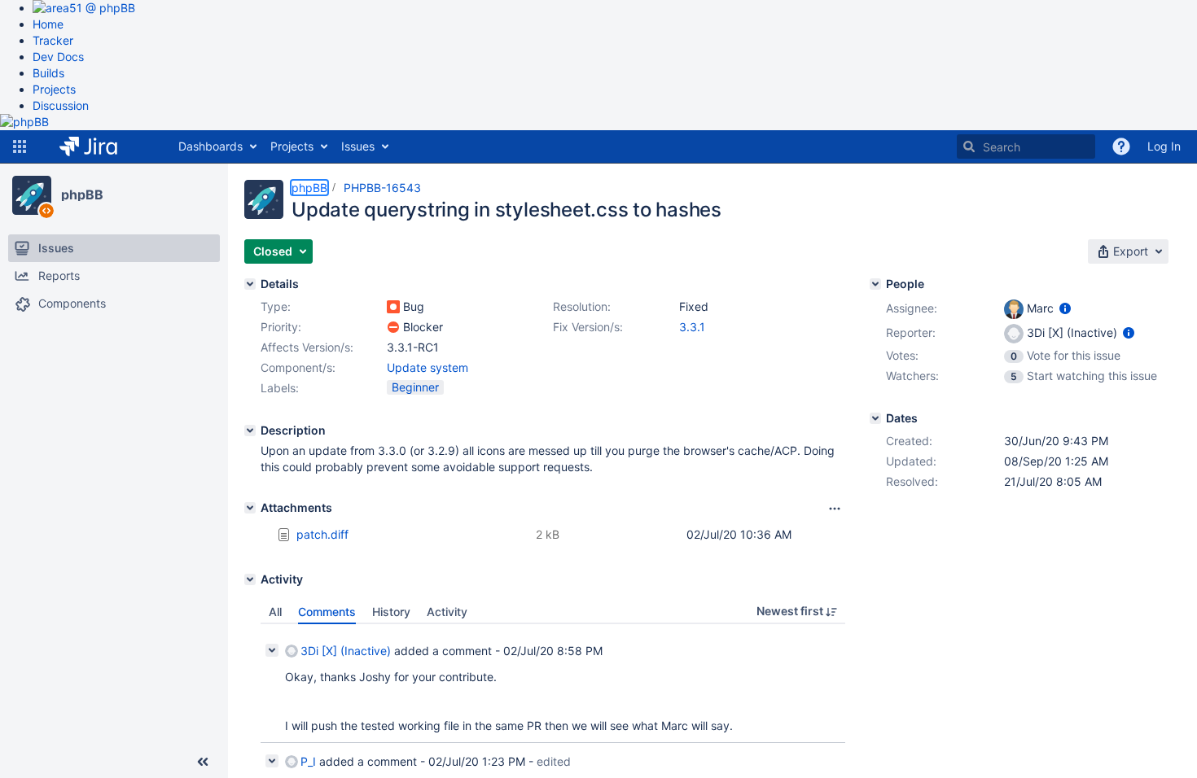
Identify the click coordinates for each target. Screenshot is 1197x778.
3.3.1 (692, 327)
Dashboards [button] (210, 146)
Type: (276, 306)
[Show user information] (1065, 308)
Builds (48, 73)
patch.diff (322, 534)
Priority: (281, 327)
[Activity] (250, 579)
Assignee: (911, 308)
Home (48, 24)
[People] (875, 284)
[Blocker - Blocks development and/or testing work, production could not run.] (393, 327)
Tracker (53, 40)
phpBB (82, 194)
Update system (427, 367)
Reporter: (911, 332)
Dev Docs (58, 56)
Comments (327, 611)
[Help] (1121, 146)
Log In (1164, 146)
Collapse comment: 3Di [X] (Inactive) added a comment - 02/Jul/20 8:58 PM (271, 650)
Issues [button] (358, 146)
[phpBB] (31, 195)
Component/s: (298, 367)
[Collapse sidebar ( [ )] (203, 762)
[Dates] (875, 418)
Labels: (280, 388)
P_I (308, 761)
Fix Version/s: (588, 327)
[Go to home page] (100, 146)
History (391, 611)
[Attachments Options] (834, 508)
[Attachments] (250, 508)
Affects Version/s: (307, 347)
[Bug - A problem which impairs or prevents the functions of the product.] (393, 306)
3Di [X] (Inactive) (345, 651)
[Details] (250, 284)
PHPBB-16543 (382, 187)
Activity (447, 611)
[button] (19, 146)
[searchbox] (1026, 146)
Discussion (61, 105)
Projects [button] (292, 146)
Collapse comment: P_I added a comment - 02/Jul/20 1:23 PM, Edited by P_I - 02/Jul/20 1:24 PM (271, 760)
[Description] (250, 430)
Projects (54, 89)
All (275, 611)
